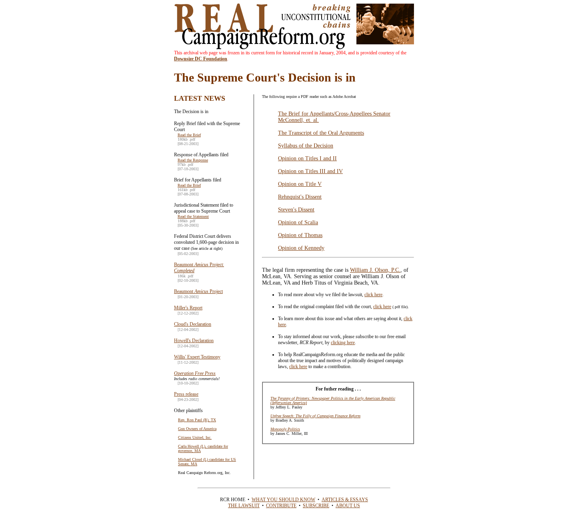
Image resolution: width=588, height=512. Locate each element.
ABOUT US (348, 505)
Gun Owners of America (197, 428)
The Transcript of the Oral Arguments (321, 133)
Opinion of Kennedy (301, 248)
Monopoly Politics (285, 429)
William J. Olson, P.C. (375, 270)
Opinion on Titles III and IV (310, 171)
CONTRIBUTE (281, 505)
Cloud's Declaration (192, 324)
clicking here (343, 342)
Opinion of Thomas (300, 235)
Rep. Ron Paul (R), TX (197, 420)
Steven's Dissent (296, 210)
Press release (186, 394)
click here (373, 294)
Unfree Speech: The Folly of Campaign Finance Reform (315, 416)
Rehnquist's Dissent (300, 197)
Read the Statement (193, 216)
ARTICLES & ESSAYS (345, 499)
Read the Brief (189, 135)
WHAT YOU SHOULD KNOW (283, 499)
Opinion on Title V (300, 184)
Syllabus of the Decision (305, 146)
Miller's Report (188, 308)
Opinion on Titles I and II (307, 158)
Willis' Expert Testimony (197, 357)
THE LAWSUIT (244, 505)
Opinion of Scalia (298, 222)
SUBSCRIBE (316, 505)
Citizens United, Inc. (195, 437)
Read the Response (193, 160)
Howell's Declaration (194, 340)
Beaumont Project (198, 291)
